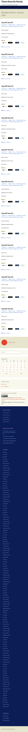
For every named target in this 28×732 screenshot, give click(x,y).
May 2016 (5, 697)
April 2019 (5, 619)
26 (21, 369)
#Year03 (21, 26)
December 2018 (6, 628)
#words (6, 26)
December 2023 (6, 494)
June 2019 (5, 615)
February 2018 (6, 650)
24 (14, 369)
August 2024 (5, 476)
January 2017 (5, 679)
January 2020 (5, 599)
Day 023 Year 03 (7, 277)
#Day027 (19, 152)
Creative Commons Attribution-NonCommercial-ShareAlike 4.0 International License (13, 399)
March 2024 (5, 488)
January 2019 (5, 626)
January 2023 (5, 519)
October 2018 (6, 633)
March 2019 (5, 621)
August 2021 (5, 557)
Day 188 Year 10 (6, 421)
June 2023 (5, 508)
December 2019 (6, 601)
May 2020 (5, 590)
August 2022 (5, 530)
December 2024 (6, 468)
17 (14, 367)
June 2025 (5, 454)
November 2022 (6, 523)
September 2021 (6, 555)
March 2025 (5, 461)
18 (17, 367)
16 (10, 367)
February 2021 (6, 570)
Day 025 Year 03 (7, 213)
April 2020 (5, 592)
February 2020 (6, 597)
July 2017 (5, 666)
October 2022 (6, 526)
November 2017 (6, 657)
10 (14, 365)
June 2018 (5, 642)
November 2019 (6, 604)
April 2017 (5, 673)
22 (6, 369)
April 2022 (5, 539)
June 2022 (5, 534)
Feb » (21, 373)
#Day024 (19, 247)
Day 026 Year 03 (7, 182)
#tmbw (2, 26)
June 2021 (5, 561)
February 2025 (6, 463)
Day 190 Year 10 (6, 417)
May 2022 (5, 537)
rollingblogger (6, 443)
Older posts (9, 342)
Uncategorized (6, 720)
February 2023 (6, 517)
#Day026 (19, 183)
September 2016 (6, 688)
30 (10, 371)
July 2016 (5, 693)
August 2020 (5, 584)
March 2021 (5, 568)
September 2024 (6, 474)
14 (3, 367)
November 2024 (6, 470)
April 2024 (5, 485)
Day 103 (14, 440)
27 (24, 369)
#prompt (24, 24)
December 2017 (6, 655)
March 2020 (5, 595)
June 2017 (5, 668)
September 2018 (6, 635)
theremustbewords (7, 438)
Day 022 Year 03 (7, 309)
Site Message (6, 718)
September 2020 (6, 581)
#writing (10, 26)
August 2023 (5, 503)
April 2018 (5, 646)
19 (21, 367)
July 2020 (5, 586)
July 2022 (5, 532)
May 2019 (5, 617)
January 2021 (5, 572)
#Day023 (19, 279)
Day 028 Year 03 (7, 118)
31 (14, 371)
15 (6, 367)
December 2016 (6, 682)
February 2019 (6, 624)
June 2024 (5, 481)
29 (6, 371)
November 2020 (6, 577)
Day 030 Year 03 (7, 54)
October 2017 (6, 659)
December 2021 (6, 548)
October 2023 (6, 499)
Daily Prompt (12, 24)
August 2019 (5, 610)
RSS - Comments (5, 386)
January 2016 (5, 706)
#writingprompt (15, 26)
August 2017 (5, 664)
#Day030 (19, 56)
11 (17, 365)
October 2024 (6, 472)
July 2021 (5, 559)
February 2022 (6, 543)
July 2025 (5, 452)
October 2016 (6, 686)
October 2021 (6, 552)
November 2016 (6, 684)
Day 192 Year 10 (6, 412)
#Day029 (19, 88)
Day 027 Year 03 (7, 150)
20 (24, 367)
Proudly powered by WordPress (8, 729)
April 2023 (5, 512)
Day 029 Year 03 (7, 86)
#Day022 (19, 311)
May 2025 (5, 456)
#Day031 (19, 24)
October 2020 (6, 579)
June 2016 (5, 695)
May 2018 (5, 644)
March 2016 (5, 702)
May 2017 (5, 671)
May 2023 (5, 510)
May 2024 (5, 483)
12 (21, 365)
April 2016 (5, 700)
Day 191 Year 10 (6, 415)
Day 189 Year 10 (6, 419)
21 (3, 369)
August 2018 (5, 637)
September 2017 (6, 662)
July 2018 (5, 639)
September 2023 (6, 501)
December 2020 (6, 575)
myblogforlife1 (6, 436)
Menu (2, 7)
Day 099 (12, 436)
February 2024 (6, 490)
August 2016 (5, 691)
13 (24, 365)
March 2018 (5, 648)
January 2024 (5, 492)
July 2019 (5, 613)
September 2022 (6, 528)
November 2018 (6, 630)
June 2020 (5, 588)
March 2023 (5, 514)
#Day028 (19, 120)
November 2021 (6, 550)
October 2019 (6, 606)
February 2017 (6, 677)
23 (10, 369)
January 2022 (5, 546)
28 (3, 371)
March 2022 (5, 541)
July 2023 (5, 505)
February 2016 (6, 704)
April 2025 (5, 459)
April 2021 (5, 566)
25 (17, 369)
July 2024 (5, 479)
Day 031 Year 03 (7, 23)
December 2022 (6, 521)
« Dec (6, 373)
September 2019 (6, 608)
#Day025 (19, 215)
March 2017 (5, 675)
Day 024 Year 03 (7, 245)
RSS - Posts (3, 384)
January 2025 (5, 465)
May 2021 (5, 563)
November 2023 (6, 497)
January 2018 (5, 653)
